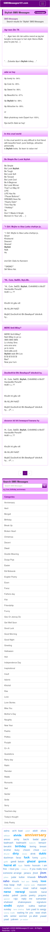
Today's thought (11, 816)
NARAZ (7, 891)
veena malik (9, 913)
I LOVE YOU (14, 869)
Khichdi (7, 685)
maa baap (9, 884)
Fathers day (9, 593)
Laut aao (25, 881)
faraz (18, 857)
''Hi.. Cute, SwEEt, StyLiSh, (16, 279)
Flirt (6, 599)
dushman (8, 857)
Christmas (8, 536)
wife (6, 916)
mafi (19, 884)
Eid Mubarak (9, 571)
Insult (6, 673)
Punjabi (7, 742)
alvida (17, 835)
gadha (43, 858)
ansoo (7, 839)
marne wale (29, 885)
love (7, 489)
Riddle (7, 776)
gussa (42, 861)
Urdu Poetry (9, 822)
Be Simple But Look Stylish (17, 159)
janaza (27, 873)
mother (18, 888)
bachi (26, 839)
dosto (24, 854)
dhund (6, 854)
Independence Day (12, 662)
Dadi (44, 850)
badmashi (21, 842)
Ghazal (31, 861)
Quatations (9, 753)
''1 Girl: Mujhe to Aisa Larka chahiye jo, (22, 226)
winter (14, 916)
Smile (6, 799)
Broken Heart (10, 531)
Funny (7, 611)
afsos (43, 830)
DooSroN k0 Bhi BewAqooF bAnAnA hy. (23, 372)
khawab (31, 877)
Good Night (9, 639)
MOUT (25, 888)
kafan (22, 877)
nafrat (34, 888)
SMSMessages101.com (16, 2)
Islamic (7, 679)
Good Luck (9, 628)
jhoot (35, 873)
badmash (8, 842)
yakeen (14, 919)
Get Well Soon (10, 622)
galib (6, 862)
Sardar (7, 793)
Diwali (6, 548)
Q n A (6, 748)
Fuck (27, 857)
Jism (43, 872)
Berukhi (7, 846)
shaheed (8, 902)
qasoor (7, 899)
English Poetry (10, 576)
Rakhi (6, 765)
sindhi (8, 905)
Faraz (6, 588)
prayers (42, 895)
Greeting (8, 645)
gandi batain (17, 861)
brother (7, 850)
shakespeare (24, 902)
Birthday (8, 519)
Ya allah (33, 916)
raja (16, 898)
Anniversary (9, 502)
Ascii (6, 508)
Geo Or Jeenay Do (12, 616)
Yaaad (43, 916)
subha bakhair (37, 906)
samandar (41, 898)
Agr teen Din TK (11, 29)
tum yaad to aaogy (36, 909)
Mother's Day (10, 713)
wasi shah (40, 912)
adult (35, 830)
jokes (6, 877)
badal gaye (39, 839)
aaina (6, 830)
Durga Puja (9, 559)
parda (24, 895)
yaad (6, 919)
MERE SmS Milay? (12, 327)
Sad (6, 788)
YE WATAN (24, 919)
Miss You (8, 708)
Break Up (8, 525)
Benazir (42, 842)
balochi (32, 843)
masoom (41, 884)
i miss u (24, 869)
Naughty (8, 719)
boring (33, 846)
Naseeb (33, 892)
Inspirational (9, 668)
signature (41, 902)
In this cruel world (12, 133)
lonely (35, 881)
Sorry (6, 805)
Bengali (7, 513)
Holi (6, 656)
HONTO (27, 865)
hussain (36, 865)
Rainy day (8, 759)
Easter (7, 565)
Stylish (20, 906)
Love (6, 696)
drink (33, 853)
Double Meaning (11, 553)
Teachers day (10, 811)
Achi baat (17, 830)
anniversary (21, 489)
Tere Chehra (18, 909)
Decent (7, 542)
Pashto (7, 731)
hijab (20, 865)
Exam (6, 582)
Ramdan (8, 771)
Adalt (27, 831)
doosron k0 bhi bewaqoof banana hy (21, 420)
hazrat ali (10, 865)
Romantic (8, 782)
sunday (7, 909)
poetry (33, 895)
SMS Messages (11, 18)
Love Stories (9, 702)
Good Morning (10, 633)
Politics (7, 736)
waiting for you (25, 912)
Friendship (9, 605)
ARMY (16, 839)
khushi (15, 881)
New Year (8, 725)
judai (13, 877)
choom (26, 850)
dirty (16, 853)
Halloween (8, 651)
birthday (13, 489)
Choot (36, 850)
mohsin (7, 888)
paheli (15, 895)
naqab (43, 888)
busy (17, 850)
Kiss (6, 691)
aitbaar (7, 835)
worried (23, 916)
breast (43, 846)
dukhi (42, 853)
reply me (26, 898)
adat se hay (9, 72)
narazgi (20, 891)
